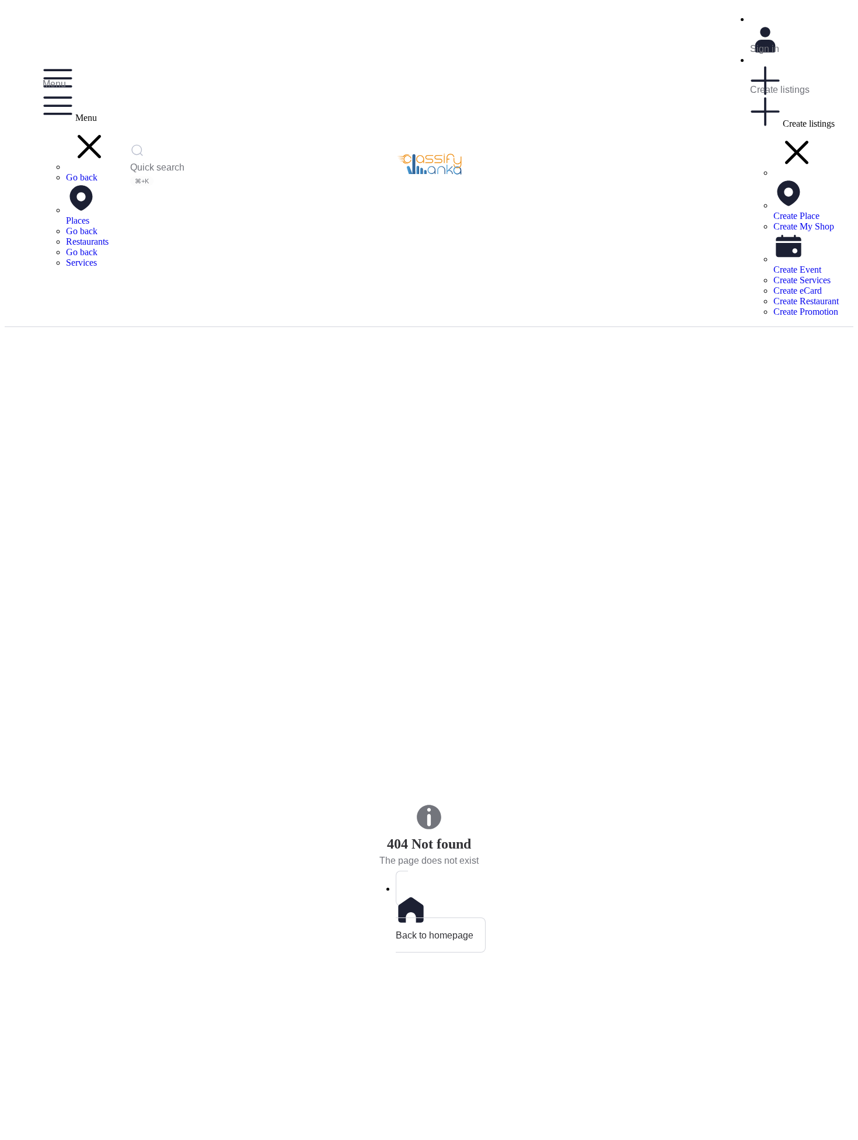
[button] (89, 167)
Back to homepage (434, 935)
